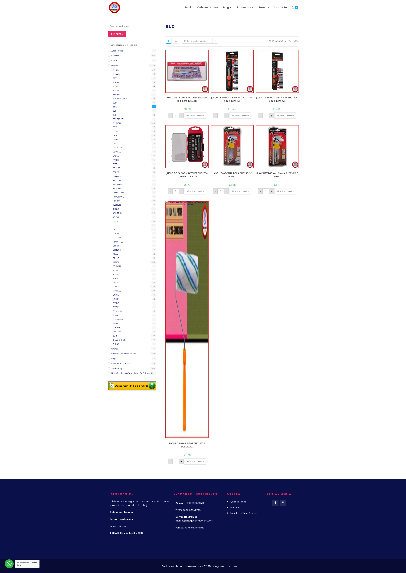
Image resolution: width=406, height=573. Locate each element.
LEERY (115, 225)
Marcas (114, 65)
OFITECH (117, 249)
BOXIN (116, 90)
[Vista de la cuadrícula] (168, 41)
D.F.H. (115, 131)
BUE (114, 110)
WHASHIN (117, 311)
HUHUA (116, 200)
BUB (115, 102)
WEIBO (116, 303)
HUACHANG (118, 196)
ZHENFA (116, 344)
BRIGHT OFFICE (120, 98)
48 (290, 40)
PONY (115, 270)
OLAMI (116, 254)
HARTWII (117, 188)
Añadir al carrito (195, 115)
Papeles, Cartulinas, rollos (123, 353)
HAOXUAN (118, 184)
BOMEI (116, 86)
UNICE (116, 294)
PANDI (116, 262)
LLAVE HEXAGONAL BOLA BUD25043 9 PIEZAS (232, 175)
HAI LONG (117, 180)
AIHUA (116, 69)
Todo (295, 40)
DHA (115, 135)
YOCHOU (117, 327)
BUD (115, 106)
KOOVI (116, 217)
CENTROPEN (118, 119)
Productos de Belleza (121, 363)
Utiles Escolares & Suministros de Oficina (130, 373)
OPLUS (116, 258)
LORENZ (116, 233)
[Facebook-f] (275, 503)
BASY (115, 78)
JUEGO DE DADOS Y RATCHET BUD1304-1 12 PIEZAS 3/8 (232, 99)
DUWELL (117, 151)
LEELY (115, 221)
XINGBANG (118, 319)
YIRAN (115, 323)
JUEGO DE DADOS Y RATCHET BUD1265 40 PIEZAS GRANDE (187, 99)
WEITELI (116, 307)
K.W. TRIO (117, 213)
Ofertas (114, 348)
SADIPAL (117, 282)
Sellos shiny (116, 368)
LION (115, 229)
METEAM (117, 237)
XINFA (115, 315)
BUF (114, 114)
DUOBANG (118, 147)
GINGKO (117, 176)
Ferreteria (116, 55)
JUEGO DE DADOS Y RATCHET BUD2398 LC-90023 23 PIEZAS (187, 175)
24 (286, 40)
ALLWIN (116, 74)
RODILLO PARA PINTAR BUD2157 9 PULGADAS (187, 445)
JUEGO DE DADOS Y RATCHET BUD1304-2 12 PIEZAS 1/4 (277, 99)
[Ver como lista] (175, 41)
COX (115, 127)
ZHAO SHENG (119, 339)
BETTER (116, 82)
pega (113, 358)
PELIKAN (117, 266)
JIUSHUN (117, 204)
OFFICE (116, 245)
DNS (115, 143)
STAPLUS (117, 290)
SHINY (116, 286)
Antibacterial (117, 50)
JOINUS (116, 208)
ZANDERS (117, 331)
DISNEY (116, 139)
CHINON (117, 123)
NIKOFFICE (118, 241)
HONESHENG (119, 192)
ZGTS (115, 335)
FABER (116, 160)
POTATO (116, 274)
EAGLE (116, 155)
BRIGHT (116, 94)
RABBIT (116, 278)
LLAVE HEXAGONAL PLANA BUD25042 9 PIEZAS (277, 175)
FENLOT (116, 168)
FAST (115, 164)
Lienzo (114, 60)
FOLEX (116, 172)
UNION (116, 299)
